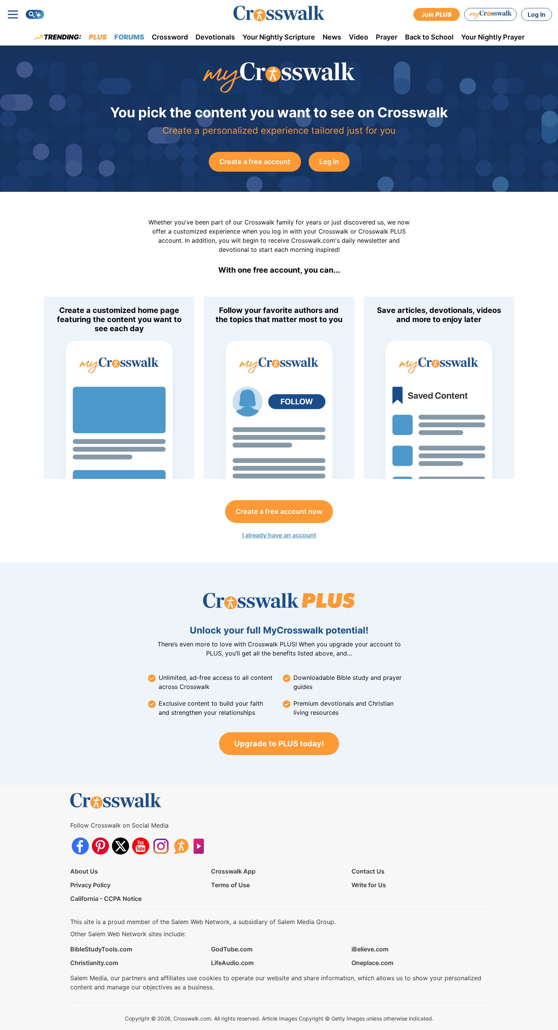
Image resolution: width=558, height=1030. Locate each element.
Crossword (170, 37)
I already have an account (279, 535)
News (332, 37)
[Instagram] (160, 846)
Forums (129, 37)
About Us (84, 871)
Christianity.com (94, 963)
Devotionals (215, 37)
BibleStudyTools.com (101, 949)
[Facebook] (80, 846)
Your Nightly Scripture (279, 37)
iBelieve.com (370, 949)
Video (358, 37)
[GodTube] (201, 846)
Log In (536, 14)
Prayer (386, 37)
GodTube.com (231, 949)
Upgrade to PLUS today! (279, 743)
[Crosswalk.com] (279, 13)
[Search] (35, 14)
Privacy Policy (90, 885)
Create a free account (254, 162)
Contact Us (368, 871)
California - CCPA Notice (106, 898)
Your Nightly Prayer (493, 37)
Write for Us (369, 885)
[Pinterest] (100, 846)
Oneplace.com (372, 963)
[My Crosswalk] (490, 14)
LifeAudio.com (232, 963)
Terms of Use (230, 885)
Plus (98, 37)
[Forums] (180, 846)
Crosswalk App (233, 871)
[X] (120, 846)
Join (436, 14)
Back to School (429, 37)
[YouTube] (140, 846)
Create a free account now (279, 511)
